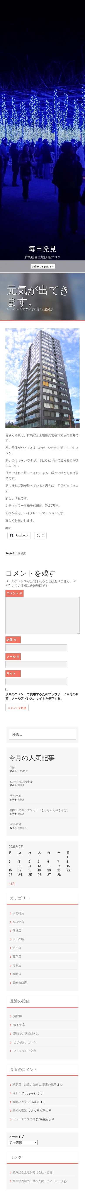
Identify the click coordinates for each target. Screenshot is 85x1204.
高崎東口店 (20, 983)
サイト (11, 673)
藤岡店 (17, 956)
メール (13, 656)
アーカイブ (16, 1137)
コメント (14, 593)
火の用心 (15, 796)
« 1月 (12, 884)
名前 (11, 640)
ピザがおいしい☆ (24, 1042)
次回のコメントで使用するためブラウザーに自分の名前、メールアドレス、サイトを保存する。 (42, 696)
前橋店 (48, 309)
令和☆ (17, 1093)
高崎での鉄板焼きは (26, 1033)
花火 (13, 767)
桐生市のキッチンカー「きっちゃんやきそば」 (40, 810)
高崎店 (21, 785)
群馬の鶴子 (49, 1084)
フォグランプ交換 (24, 1051)
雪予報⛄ (19, 1025)
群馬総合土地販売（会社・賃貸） (34, 1172)
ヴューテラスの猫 (24, 1119)
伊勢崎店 (18, 913)
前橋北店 (22, 827)
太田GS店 (23, 771)
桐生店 (21, 813)
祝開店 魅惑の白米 (25, 1084)
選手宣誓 (15, 824)
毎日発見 (42, 249)
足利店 (17, 965)
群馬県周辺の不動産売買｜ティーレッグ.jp (40, 1181)
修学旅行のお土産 (21, 782)
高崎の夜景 (20, 1102)
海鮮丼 (17, 1016)
